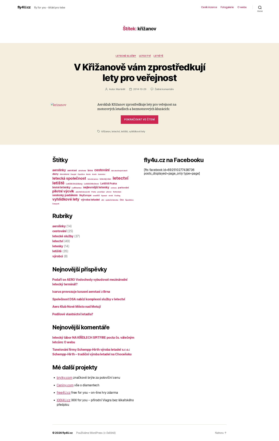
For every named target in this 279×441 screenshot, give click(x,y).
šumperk (55, 204)
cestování (102, 170)
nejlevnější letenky (96, 187)
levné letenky (61, 187)
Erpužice (81, 174)
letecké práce (93, 179)
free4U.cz (63, 392)
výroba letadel (90, 199)
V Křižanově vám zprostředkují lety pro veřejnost (139, 72)
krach (94, 174)
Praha (93, 192)
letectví (145, 56)
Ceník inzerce (209, 7)
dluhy (55, 174)
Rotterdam (117, 192)
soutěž (96, 195)
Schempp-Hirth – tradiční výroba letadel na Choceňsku (92, 354)
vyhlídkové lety (137, 131)
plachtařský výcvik (83, 192)
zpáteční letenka (111, 200)
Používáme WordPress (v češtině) (96, 432)
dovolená (64, 174)
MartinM (120, 89)
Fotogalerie (227, 7)
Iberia (88, 174)
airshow (82, 170)
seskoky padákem (65, 195)
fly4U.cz (24, 7)
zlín (102, 200)
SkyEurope (85, 195)
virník (111, 196)
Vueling (117, 196)
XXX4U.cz (63, 400)
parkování (123, 187)
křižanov (105, 131)
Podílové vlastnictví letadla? (72, 314)
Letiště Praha (108, 183)
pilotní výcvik (63, 191)
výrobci (57, 256)
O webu (242, 7)
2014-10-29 (139, 89)
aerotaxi (72, 170)
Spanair (104, 196)
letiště (158, 56)
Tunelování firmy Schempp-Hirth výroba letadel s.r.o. (90, 349)
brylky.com (64, 377)
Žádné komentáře (164, 89)
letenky (57, 246)
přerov (108, 192)
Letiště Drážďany (74, 184)
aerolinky (59, 170)
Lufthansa (77, 187)
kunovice (101, 174)
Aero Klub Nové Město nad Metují (76, 306)
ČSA (122, 200)
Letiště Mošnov (91, 184)
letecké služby (126, 56)
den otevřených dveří (119, 171)
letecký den (105, 179)
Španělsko (129, 200)
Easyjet (73, 174)
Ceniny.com (65, 385)
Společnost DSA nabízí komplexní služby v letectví (88, 299)
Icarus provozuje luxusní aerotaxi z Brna (81, 291)
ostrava (113, 188)
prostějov (101, 192)
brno (90, 170)
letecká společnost (69, 178)
